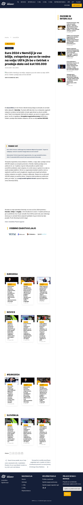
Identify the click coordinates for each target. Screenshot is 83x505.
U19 (69, 2)
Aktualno (76, 5)
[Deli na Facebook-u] (10, 453)
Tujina (78, 2)
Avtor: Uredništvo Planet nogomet (14, 221)
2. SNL (45, 2)
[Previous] (2, 293)
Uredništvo (4, 480)
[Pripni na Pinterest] (19, 453)
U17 (73, 2)
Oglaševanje (5, 482)
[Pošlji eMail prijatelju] (16, 453)
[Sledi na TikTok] (45, 488)
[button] (18, 2)
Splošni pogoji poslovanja (49, 482)
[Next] (52, 293)
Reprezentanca (59, 2)
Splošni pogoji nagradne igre (50, 485)
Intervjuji (31, 2)
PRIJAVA (67, 494)
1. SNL (39, 2)
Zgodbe (67, 5)
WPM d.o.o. (35, 500)
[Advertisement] (27, 22)
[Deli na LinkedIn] (22, 453)
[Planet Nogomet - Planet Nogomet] (7, 3)
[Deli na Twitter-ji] (13, 453)
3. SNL (50, 2)
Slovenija (9, 48)
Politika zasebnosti (47, 479)
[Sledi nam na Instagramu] (43, 488)
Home (7, 37)
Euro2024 (16, 37)
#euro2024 (10, 44)
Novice (23, 2)
